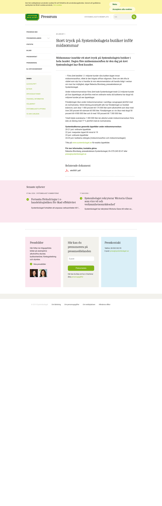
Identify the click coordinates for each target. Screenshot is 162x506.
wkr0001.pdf (75, 170)
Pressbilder (36, 242)
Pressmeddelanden (33, 38)
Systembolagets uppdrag (36, 109)
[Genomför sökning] (134, 16)
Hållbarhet (30, 104)
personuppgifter (77, 277)
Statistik (29, 44)
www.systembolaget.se (82, 143)
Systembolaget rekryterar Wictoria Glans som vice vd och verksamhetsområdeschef (108, 201)
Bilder (28, 50)
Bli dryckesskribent (34, 69)
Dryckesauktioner (33, 94)
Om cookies (57, 5)
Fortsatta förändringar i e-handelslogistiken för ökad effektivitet (53, 201)
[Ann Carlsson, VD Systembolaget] (33, 273)
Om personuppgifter (71, 304)
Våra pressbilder (39, 264)
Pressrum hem (31, 32)
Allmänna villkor (104, 304)
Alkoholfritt (31, 84)
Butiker (29, 89)
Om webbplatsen (89, 304)
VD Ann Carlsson (32, 114)
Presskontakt (31, 57)
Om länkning (56, 304)
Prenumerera (31, 63)
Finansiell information (35, 99)
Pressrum (49, 16)
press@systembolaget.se (75, 154)
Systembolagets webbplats (96, 17)
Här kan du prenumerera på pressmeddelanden (79, 247)
